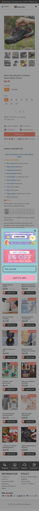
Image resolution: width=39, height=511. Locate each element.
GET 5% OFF (19, 278)
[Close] (35, 230)
